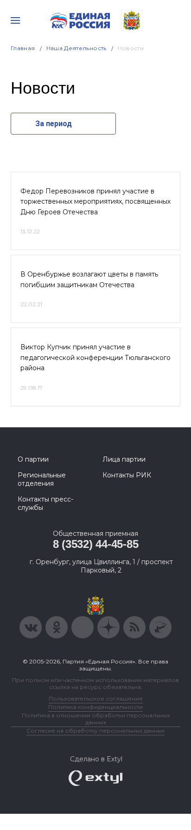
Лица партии (124, 459)
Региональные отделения (42, 479)
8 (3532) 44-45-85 (96, 544)
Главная (23, 48)
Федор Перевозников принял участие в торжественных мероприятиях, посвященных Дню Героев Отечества (95, 201)
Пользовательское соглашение (96, 698)
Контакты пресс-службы (45, 503)
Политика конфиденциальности (95, 706)
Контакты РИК (126, 475)
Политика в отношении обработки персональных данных (96, 719)
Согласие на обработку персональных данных (95, 730)
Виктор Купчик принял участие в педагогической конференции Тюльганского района (95, 357)
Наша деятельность (76, 48)
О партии (33, 459)
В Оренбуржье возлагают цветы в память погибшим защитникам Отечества (89, 279)
